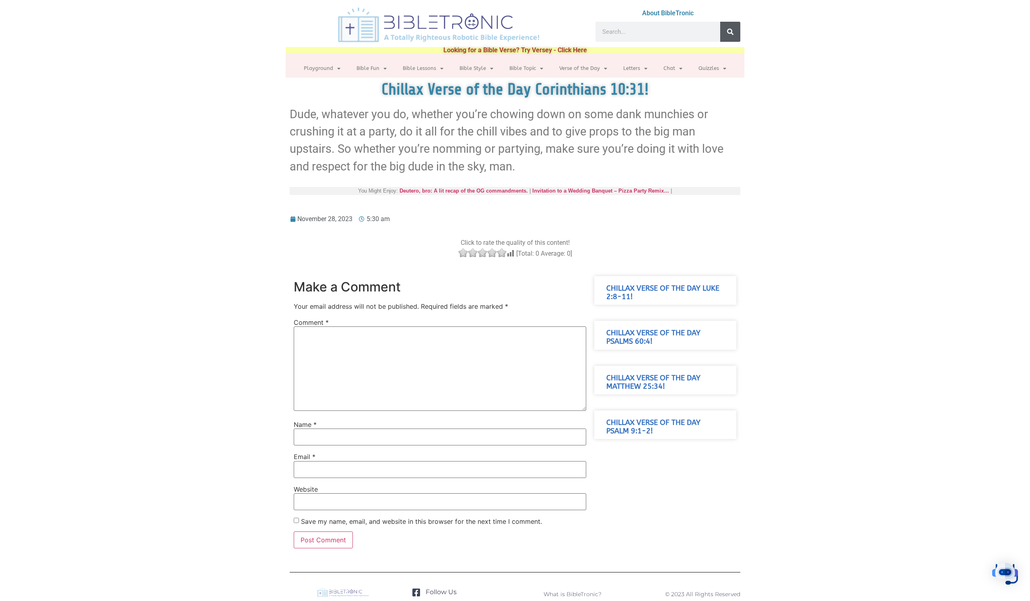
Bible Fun (367, 68)
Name (305, 424)
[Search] (730, 32)
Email (304, 456)
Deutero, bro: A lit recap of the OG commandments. (464, 191)
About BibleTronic (668, 13)
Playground (318, 68)
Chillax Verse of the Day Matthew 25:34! (653, 382)
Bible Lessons (419, 68)
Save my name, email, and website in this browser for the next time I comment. (421, 521)
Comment (311, 322)
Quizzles (708, 68)
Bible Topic (522, 68)
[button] (1005, 575)
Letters (631, 68)
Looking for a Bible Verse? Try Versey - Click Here (515, 50)
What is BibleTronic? (573, 594)
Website (306, 489)
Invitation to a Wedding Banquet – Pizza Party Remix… (600, 191)
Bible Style (472, 68)
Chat (669, 68)
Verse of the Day (579, 68)
